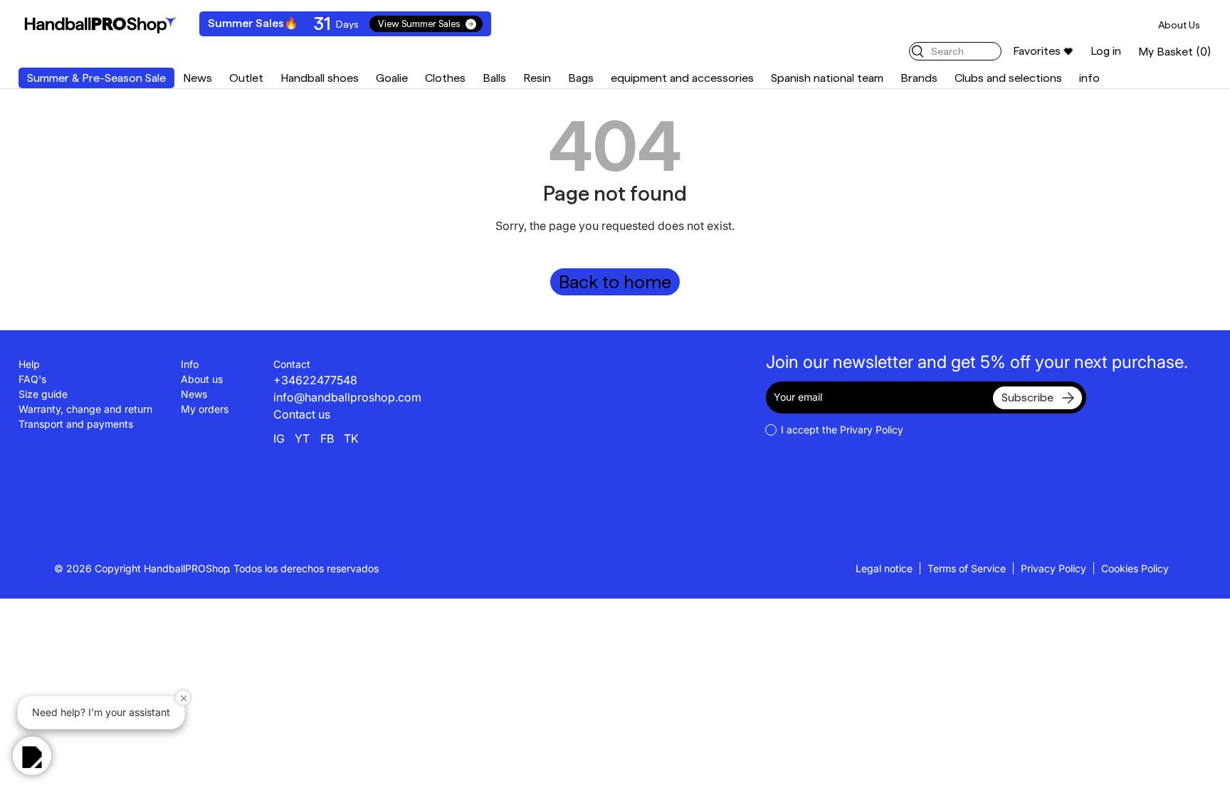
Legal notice (884, 568)
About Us (1179, 25)
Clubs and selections (1008, 78)
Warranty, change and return (85, 409)
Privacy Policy (1053, 568)
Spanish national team (827, 78)
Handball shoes (319, 78)
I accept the (842, 429)
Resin (537, 78)
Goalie (392, 78)
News (197, 78)
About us (202, 379)
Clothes (445, 78)
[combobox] (955, 51)
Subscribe (1027, 397)
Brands (918, 78)
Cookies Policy (1135, 568)
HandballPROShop (187, 568)
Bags (581, 78)
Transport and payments (76, 424)
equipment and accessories (682, 78)
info (1089, 78)
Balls (494, 78)
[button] (1174, 51)
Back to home (615, 282)
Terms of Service (966, 568)
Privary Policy (871, 429)
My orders (204, 409)
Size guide (43, 394)
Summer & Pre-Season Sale (96, 78)
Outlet (246, 78)
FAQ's (32, 379)
